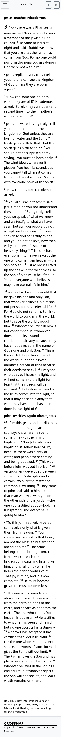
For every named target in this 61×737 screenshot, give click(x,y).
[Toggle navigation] (4, 5)
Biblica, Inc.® (11, 708)
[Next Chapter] (56, 5)
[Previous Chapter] (48, 5)
